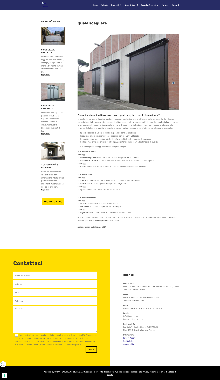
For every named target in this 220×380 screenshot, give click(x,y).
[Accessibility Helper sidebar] (3, 364)
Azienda (104, 5)
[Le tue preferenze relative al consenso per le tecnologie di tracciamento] (4, 375)
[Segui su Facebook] (157, 256)
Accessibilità (128, 344)
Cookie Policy (128, 341)
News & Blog (130, 5)
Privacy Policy (129, 338)
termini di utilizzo (166, 372)
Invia (91, 349)
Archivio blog (53, 201)
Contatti (175, 5)
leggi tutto (45, 75)
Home (95, 5)
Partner (165, 5)
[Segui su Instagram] (165, 256)
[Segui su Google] (172, 256)
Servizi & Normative (149, 5)
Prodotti (115, 5)
